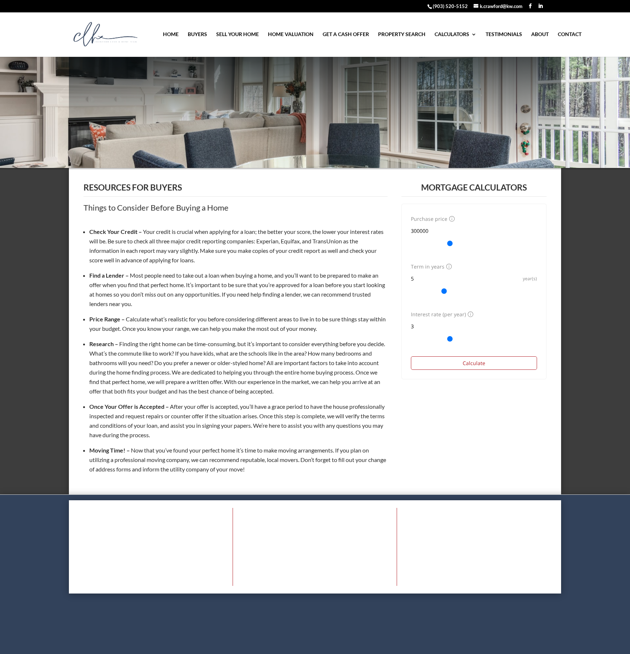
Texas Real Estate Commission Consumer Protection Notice (392, 644)
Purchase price (429, 218)
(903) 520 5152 (331, 575)
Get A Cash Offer (346, 34)
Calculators (452, 34)
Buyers (197, 34)
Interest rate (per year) (438, 314)
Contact (570, 34)
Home (171, 34)
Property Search (401, 34)
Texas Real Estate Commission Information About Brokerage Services (248, 644)
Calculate (474, 363)
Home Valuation (291, 34)
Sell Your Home (237, 34)
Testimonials (504, 34)
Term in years (427, 266)
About (540, 34)
